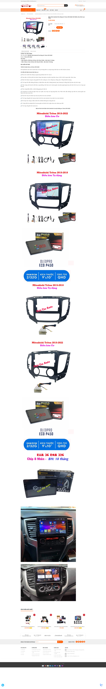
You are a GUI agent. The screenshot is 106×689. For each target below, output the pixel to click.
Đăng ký (84, 1)
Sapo (63, 663)
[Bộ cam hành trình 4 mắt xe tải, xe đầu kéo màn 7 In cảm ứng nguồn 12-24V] (78, 619)
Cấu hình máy (50, 24)
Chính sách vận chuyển (57, 653)
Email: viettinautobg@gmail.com (73, 656)
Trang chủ (23, 649)
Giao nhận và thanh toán (36, 652)
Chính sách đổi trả (57, 655)
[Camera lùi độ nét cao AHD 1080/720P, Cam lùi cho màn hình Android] (28, 619)
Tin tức (22, 652)
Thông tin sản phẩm (25, 51)
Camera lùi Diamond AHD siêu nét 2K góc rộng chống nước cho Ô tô (49, 626)
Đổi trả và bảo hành (36, 654)
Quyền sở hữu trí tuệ (47, 654)
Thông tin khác (33, 51)
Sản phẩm (23, 651)
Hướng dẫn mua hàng (36, 649)
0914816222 (72, 653)
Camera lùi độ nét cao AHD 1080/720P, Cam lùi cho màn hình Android (32, 626)
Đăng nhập (80, 1)
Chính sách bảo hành (58, 656)
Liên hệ (22, 654)
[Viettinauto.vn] (26, 5)
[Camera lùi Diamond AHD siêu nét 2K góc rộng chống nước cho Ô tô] (45, 619)
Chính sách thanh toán (57, 650)
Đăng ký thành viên (35, 655)
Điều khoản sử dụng (47, 649)
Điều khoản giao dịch (47, 651)
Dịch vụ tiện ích (46, 652)
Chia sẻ (49, 31)
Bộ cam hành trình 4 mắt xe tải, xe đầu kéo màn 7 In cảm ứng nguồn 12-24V (83, 626)
